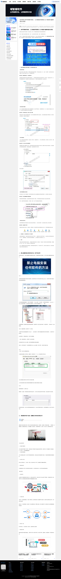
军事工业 (21, 570)
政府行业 (21, 566)
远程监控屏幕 (8, 52)
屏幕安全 (10, 565)
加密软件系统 (8, 46)
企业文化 (32, 566)
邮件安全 (10, 566)
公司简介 (32, 569)
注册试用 (34, 1)
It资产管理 (10, 570)
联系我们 (32, 570)
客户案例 (19, 1)
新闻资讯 (24, 1)
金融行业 (21, 565)
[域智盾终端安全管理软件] (4, 1)
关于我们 (39, 1)
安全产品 (14, 1)
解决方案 (29, 1)
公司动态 (43, 565)
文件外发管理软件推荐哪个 (9, 55)
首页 (10, 1)
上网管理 (10, 569)
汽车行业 (21, 569)
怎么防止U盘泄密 (8, 54)
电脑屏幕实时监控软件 (9, 57)
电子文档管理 (8, 49)
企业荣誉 (32, 565)
